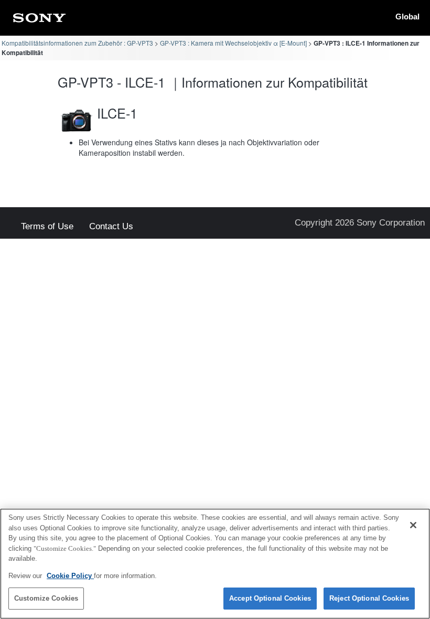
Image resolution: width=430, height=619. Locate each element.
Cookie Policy (70, 576)
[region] (215, 563)
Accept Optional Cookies (270, 598)
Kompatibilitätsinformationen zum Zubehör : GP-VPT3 (77, 42)
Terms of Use (47, 226)
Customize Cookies (46, 598)
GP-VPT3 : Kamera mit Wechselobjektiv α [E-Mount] (233, 42)
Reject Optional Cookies (369, 598)
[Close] (413, 525)
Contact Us (111, 226)
